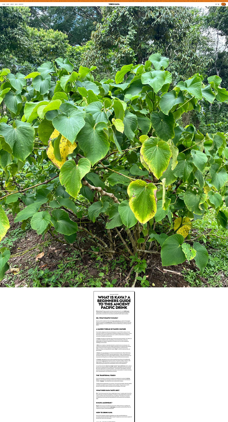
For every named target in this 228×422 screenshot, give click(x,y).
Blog (16, 4)
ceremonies (98, 341)
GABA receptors (99, 323)
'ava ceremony (105, 352)
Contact (21, 4)
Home (3, 4)
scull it (110, 415)
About (12, 4)
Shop (7, 4)
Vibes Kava (114, 4)
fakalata (102, 381)
